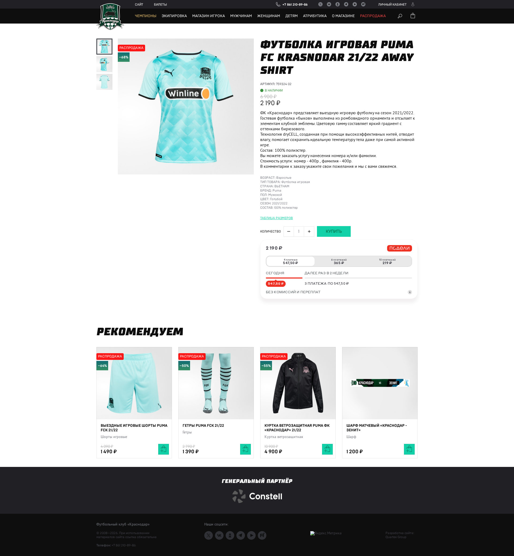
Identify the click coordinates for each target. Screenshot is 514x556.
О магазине (343, 16)
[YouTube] (355, 4)
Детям (291, 16)
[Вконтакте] (329, 4)
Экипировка (174, 16)
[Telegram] (346, 4)
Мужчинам (241, 16)
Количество (270, 231)
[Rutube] (363, 4)
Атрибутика (315, 16)
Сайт (139, 4)
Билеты (160, 4)
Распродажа (373, 16)
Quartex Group (396, 537)
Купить (334, 231)
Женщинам (268, 16)
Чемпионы (145, 16)
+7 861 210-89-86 (124, 545)
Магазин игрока (208, 16)
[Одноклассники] (337, 4)
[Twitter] (320, 4)
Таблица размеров (276, 218)
